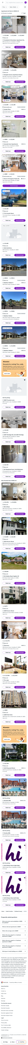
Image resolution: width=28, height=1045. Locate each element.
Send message (20, 47)
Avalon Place (7, 109)
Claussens (6, 645)
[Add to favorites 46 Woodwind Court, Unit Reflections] (24, 447)
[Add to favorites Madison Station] (24, 293)
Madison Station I (8, 350)
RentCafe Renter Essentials (7, 1010)
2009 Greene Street (9, 610)
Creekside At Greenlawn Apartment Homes (15, 40)
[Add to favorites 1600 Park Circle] (24, 692)
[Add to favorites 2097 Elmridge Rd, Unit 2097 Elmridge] (24, 412)
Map (6, 1042)
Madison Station (8, 316)
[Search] (25, 2)
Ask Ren (22, 1042)
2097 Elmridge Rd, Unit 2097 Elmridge (14, 434)
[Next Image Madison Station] (24, 300)
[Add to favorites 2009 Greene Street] (24, 588)
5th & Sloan (7, 506)
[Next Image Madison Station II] (24, 267)
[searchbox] (16, 2)
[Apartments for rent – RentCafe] (4, 982)
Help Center (3, 993)
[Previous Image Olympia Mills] (4, 787)
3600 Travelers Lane (9, 400)
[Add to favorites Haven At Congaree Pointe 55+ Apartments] (24, 156)
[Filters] (25, 7)
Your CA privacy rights (6, 1025)
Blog (2, 996)
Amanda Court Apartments (11, 144)
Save (13, 1042)
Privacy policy (4, 1022)
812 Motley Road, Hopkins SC (11, 576)
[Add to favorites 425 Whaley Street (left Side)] (24, 878)
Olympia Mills (7, 800)
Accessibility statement (6, 1027)
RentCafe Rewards (5, 1008)
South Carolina (9, 911)
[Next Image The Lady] (24, 664)
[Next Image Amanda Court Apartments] (24, 128)
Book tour (8, 47)
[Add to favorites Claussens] (24, 623)
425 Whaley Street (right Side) (12, 865)
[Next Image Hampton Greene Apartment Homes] (24, 59)
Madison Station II (8, 282)
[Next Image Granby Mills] (24, 820)
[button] (14, 24)
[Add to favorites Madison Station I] (24, 328)
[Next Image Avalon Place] (24, 94)
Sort (24, 13)
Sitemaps (3, 1000)
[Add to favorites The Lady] (24, 658)
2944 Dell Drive (8, 248)
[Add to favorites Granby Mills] (24, 813)
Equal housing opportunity (7, 1037)
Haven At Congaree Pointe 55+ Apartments (15, 178)
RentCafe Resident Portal (6, 1015)
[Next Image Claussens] (24, 630)
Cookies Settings (4, 1030)
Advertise (3, 998)
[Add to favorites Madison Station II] (24, 260)
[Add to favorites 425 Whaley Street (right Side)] (24, 845)
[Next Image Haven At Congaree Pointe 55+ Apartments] (24, 163)
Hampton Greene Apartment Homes (13, 74)
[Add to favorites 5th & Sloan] (24, 484)
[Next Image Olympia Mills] (24, 787)
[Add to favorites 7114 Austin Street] (24, 191)
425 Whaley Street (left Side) (11, 898)
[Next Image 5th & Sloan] (24, 491)
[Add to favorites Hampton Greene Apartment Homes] (24, 52)
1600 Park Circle (8, 714)
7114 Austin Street (9, 213)
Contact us (3, 991)
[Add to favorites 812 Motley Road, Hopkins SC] (24, 554)
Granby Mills (7, 833)
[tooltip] (5, 37)
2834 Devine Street (9, 541)
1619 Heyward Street (9, 768)
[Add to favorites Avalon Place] (24, 87)
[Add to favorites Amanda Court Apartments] (24, 121)
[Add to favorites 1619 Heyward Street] (24, 745)
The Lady (6, 680)
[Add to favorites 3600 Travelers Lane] (24, 380)
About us (3, 988)
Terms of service (4, 1020)
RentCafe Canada (5, 1005)
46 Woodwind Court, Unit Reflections (13, 469)
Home (2, 911)
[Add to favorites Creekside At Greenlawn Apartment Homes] (24, 17)
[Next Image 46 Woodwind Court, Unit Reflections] (24, 454)
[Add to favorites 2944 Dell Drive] (24, 225)
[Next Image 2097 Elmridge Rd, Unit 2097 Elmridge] (24, 419)
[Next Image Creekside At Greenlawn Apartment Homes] (24, 24)
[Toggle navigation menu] (2, 2)
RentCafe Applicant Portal (7, 1013)
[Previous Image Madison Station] (4, 300)
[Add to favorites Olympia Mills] (24, 780)
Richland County (18, 911)
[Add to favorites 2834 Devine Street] (24, 519)
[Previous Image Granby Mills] (4, 820)
